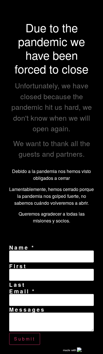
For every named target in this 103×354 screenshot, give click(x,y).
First (18, 266)
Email (22, 291)
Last (17, 284)
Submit (24, 338)
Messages (27, 309)
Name (22, 247)
